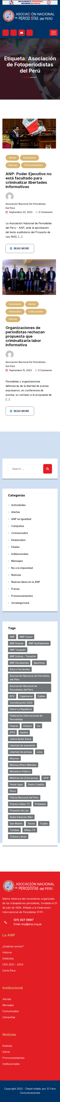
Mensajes (17, 561)
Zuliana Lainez (18, 836)
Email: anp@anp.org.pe (28, 924)
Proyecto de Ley (19, 810)
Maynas (14, 758)
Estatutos (8, 958)
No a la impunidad (22, 568)
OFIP (46, 777)
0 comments (46, 212)
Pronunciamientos (33, 165)
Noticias (13, 165)
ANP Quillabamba (39, 643)
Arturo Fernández (20, 669)
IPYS (12, 732)
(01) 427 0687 (24, 919)
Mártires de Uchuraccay (24, 777)
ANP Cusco (26, 636)
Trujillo (44, 823)
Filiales (15, 547)
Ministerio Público (20, 771)
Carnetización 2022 (21, 702)
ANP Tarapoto (18, 649)
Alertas (12, 157)
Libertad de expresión (22, 745)
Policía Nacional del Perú (24, 797)
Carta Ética (9, 970)
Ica (38, 725)
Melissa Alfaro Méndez (23, 764)
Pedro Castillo (36, 784)
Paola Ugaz (16, 784)
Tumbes (14, 830)
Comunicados (19, 533)
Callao (41, 696)
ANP (12, 636)
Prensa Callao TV (20, 803)
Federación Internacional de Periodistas (26, 717)
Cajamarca (26, 696)
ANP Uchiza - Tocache (23, 656)
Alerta (6, 1051)
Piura (13, 790)
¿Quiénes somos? (13, 946)
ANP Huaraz (17, 643)
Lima (39, 751)
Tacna (31, 823)
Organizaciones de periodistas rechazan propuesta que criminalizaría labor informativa (25, 336)
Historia (7, 952)
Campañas (17, 526)
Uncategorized (20, 602)
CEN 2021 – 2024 (12, 964)
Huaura (27, 725)
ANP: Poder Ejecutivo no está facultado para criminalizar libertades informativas (29, 180)
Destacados (29, 157)
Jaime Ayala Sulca (20, 738)
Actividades (15, 304)
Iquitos (24, 732)
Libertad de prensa (21, 751)
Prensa (15, 588)
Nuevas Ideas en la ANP (25, 581)
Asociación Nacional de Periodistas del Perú (23, 687)
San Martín (16, 823)
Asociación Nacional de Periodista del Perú (29, 677)
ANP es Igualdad (21, 519)
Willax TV (29, 830)
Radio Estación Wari (21, 817)
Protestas (40, 803)
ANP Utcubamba (19, 662)
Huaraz (14, 725)
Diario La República (21, 709)
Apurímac (39, 662)
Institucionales (36, 311)
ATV (12, 696)
